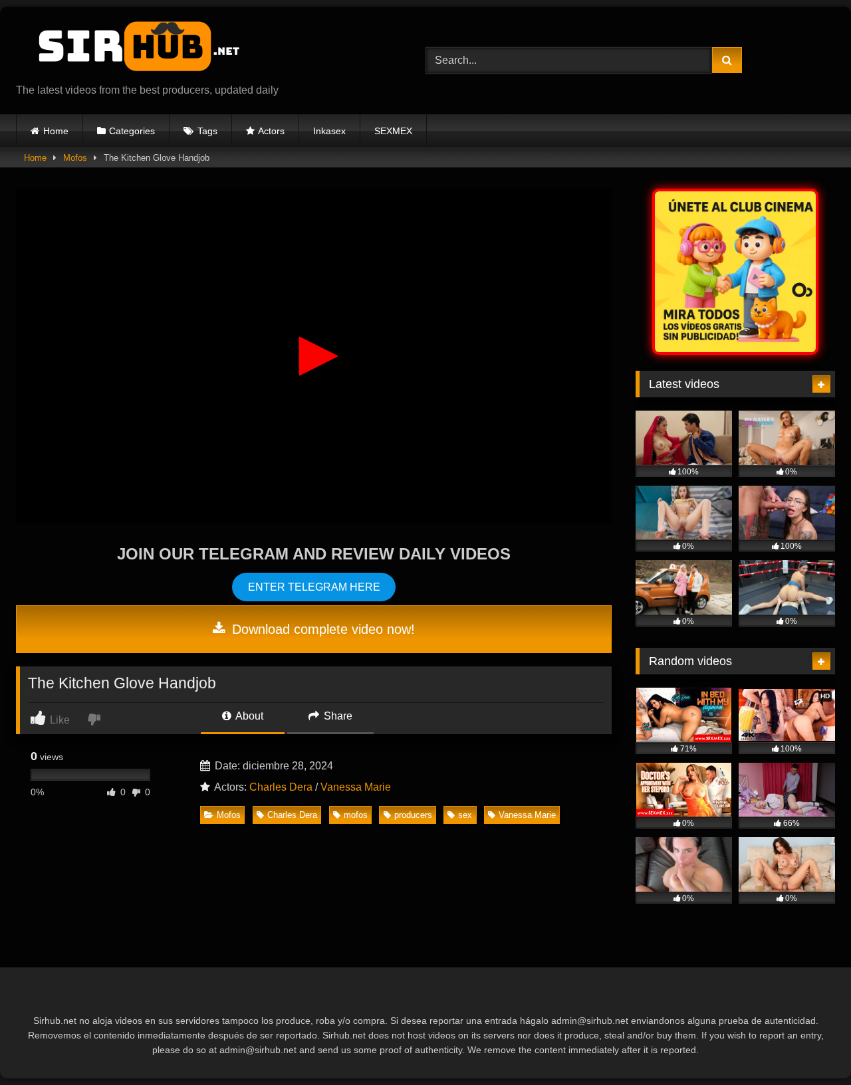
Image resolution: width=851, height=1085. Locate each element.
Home (55, 131)
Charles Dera (280, 787)
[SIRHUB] (132, 49)
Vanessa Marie (355, 787)
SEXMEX (393, 131)
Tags (207, 131)
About (248, 716)
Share (336, 716)
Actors (271, 131)
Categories (132, 131)
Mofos (75, 158)
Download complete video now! (321, 629)
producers (413, 815)
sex (465, 815)
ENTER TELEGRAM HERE (314, 587)
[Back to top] (809, 1045)
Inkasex (329, 131)
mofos (356, 815)
